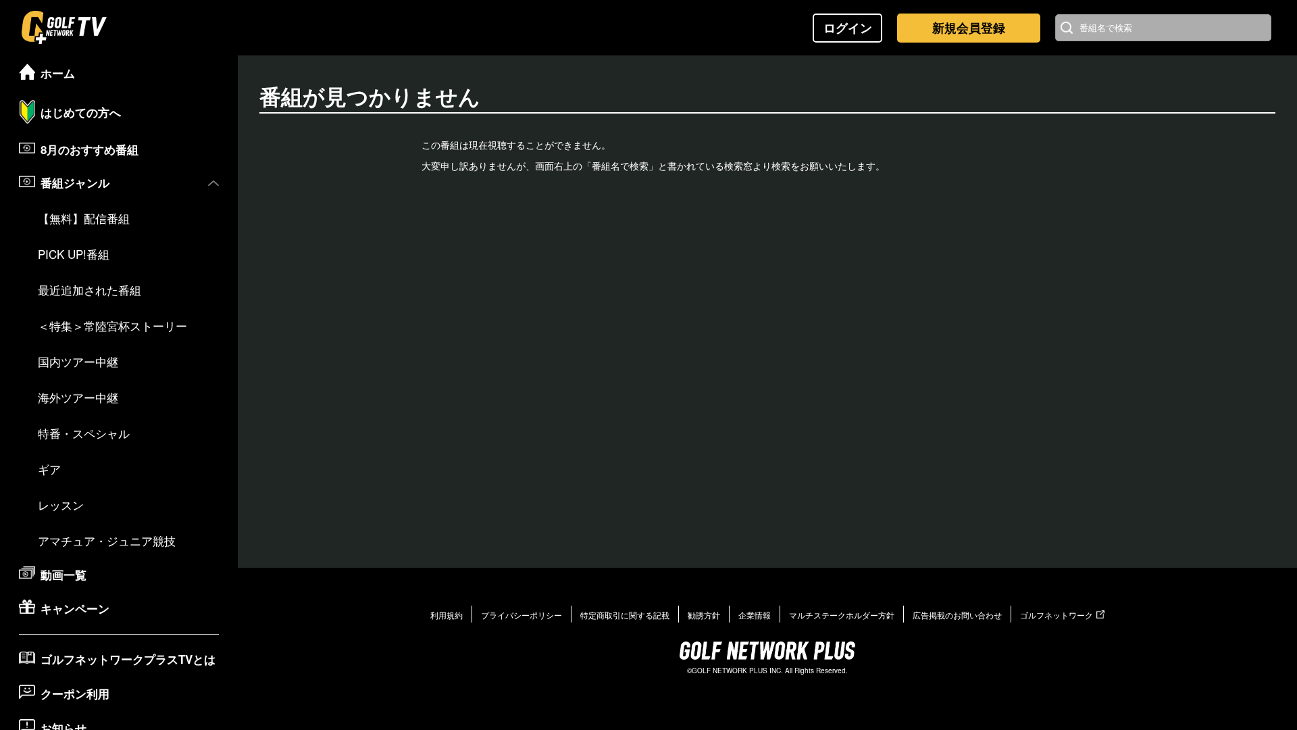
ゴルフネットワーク (1056, 614)
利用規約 (446, 614)
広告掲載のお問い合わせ (957, 614)
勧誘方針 (704, 614)
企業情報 (754, 614)
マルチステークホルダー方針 (841, 614)
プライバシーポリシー (521, 614)
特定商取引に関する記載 (624, 614)
